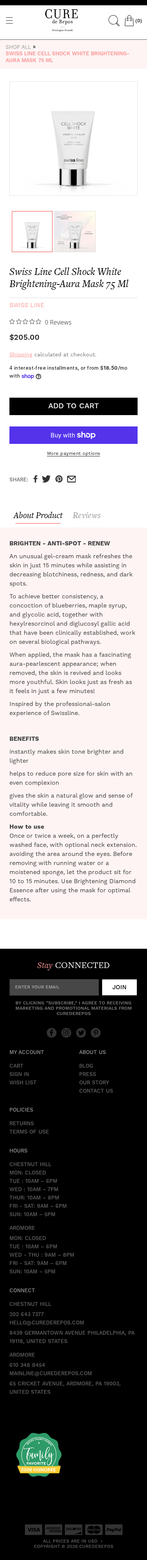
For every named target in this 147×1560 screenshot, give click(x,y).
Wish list (23, 1082)
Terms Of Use (29, 1132)
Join (119, 987)
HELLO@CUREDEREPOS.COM (46, 1323)
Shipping (20, 354)
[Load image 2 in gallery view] (74, 231)
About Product (38, 515)
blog (86, 1066)
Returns (21, 1123)
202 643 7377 (26, 1314)
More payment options (73, 453)
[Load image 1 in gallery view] (32, 231)
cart (16, 1066)
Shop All (18, 47)
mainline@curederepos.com (50, 1373)
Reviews (87, 515)
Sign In (19, 1074)
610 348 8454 (27, 1365)
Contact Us (96, 1091)
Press (87, 1074)
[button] (9, 20)
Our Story (94, 1082)
